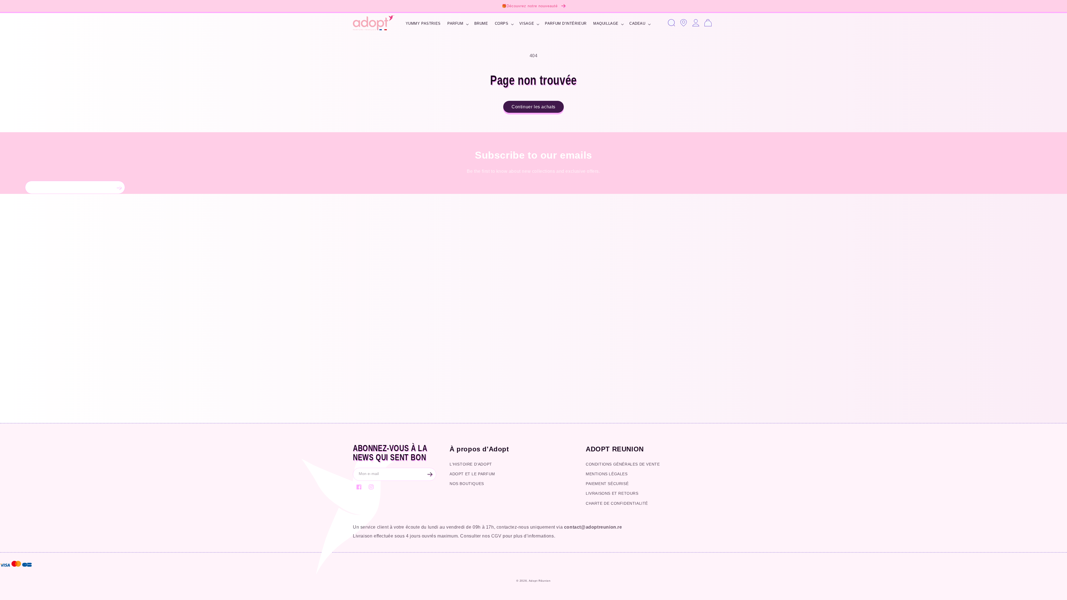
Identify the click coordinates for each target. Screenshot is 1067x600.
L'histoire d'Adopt (471, 464)
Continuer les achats (533, 106)
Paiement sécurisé (607, 483)
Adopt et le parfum (472, 474)
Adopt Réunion (540, 580)
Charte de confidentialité (617, 503)
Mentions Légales (607, 474)
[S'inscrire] (119, 187)
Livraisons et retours (612, 493)
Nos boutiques (467, 483)
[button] (457, 24)
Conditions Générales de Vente (623, 464)
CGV (496, 536)
